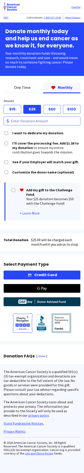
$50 (52, 109)
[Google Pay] (42, 288)
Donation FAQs (19, 356)
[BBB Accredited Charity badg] (42, 323)
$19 (12, 109)
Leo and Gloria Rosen (39, 453)
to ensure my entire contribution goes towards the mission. (45, 147)
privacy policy (38, 415)
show (41, 356)
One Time (22, 87)
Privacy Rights (15, 431)
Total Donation (16, 240)
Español (75, 7)
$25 (32, 109)
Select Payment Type (26, 264)
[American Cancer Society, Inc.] (61, 323)
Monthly (65, 87)
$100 (71, 109)
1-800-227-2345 (52, 17)
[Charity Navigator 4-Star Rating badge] (22, 323)
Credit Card (45, 274)
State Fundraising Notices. (24, 423)
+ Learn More (30, 213)
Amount (9, 101)
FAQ (6, 17)
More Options (72, 17)
